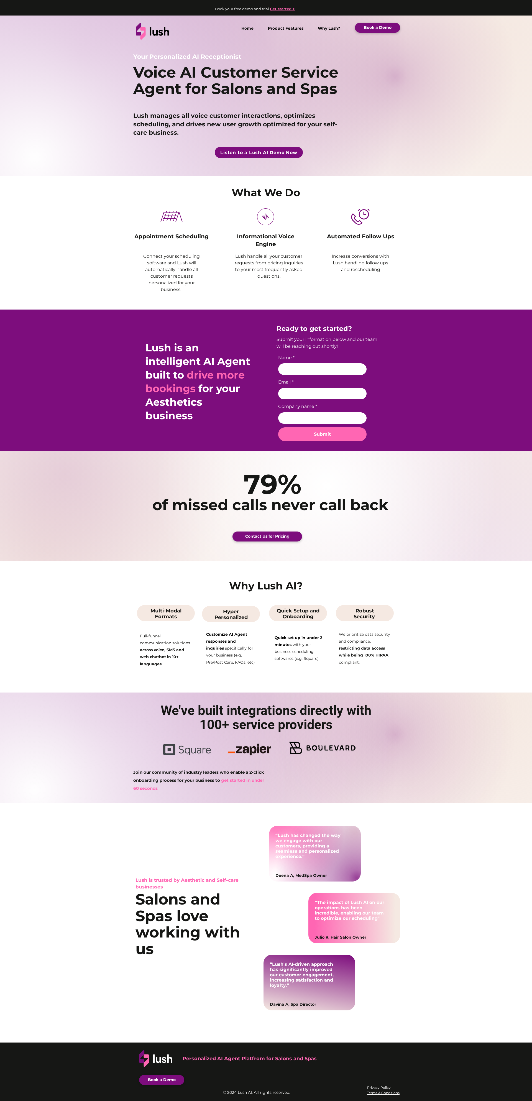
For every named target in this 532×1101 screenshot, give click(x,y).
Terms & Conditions (383, 1093)
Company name (297, 406)
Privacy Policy (379, 1087)
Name (286, 357)
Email (285, 382)
